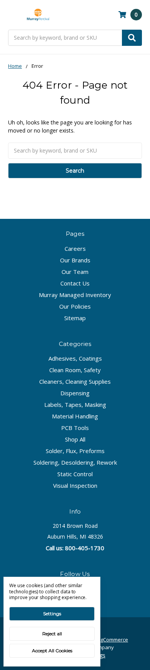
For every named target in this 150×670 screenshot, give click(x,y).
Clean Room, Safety (75, 370)
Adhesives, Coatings (75, 358)
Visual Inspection (75, 485)
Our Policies (75, 306)
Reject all (52, 633)
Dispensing (75, 393)
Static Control (75, 474)
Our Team (75, 271)
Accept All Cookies (52, 650)
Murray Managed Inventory (75, 295)
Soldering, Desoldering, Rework (75, 462)
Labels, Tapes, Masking (75, 404)
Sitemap (75, 318)
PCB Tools (75, 428)
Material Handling (75, 416)
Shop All (75, 439)
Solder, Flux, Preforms (75, 451)
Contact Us (75, 283)
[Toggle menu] (11, 14)
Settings (52, 613)
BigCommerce (112, 639)
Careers (75, 248)
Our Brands (75, 260)
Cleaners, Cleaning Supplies (75, 381)
